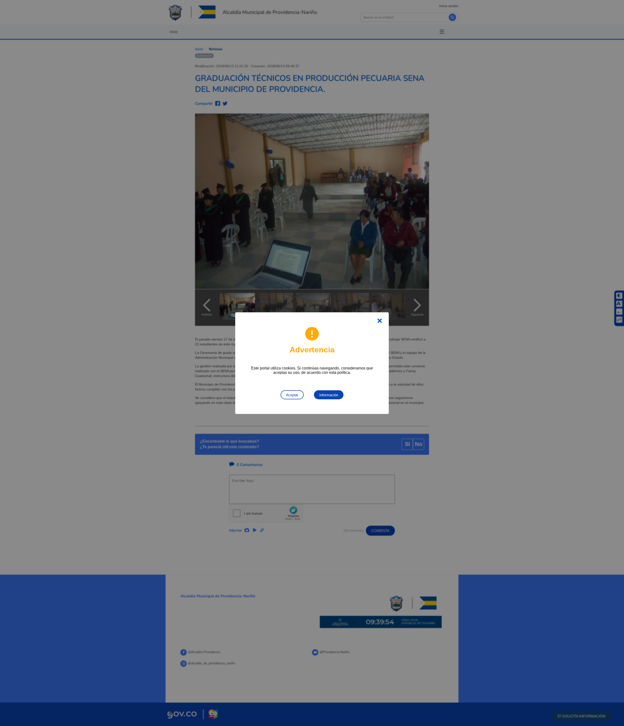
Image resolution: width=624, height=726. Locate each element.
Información (328, 395)
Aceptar (292, 395)
